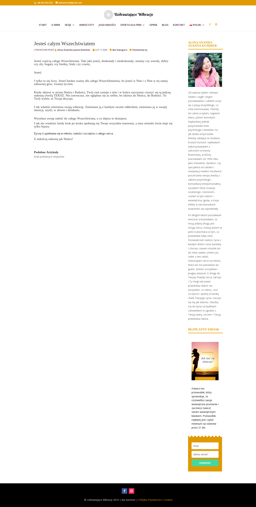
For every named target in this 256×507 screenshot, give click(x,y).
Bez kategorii (120, 49)
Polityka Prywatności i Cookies (155, 499)
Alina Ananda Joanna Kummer (73, 49)
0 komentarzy (139, 49)
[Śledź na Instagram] (131, 491)
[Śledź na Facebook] (124, 491)
